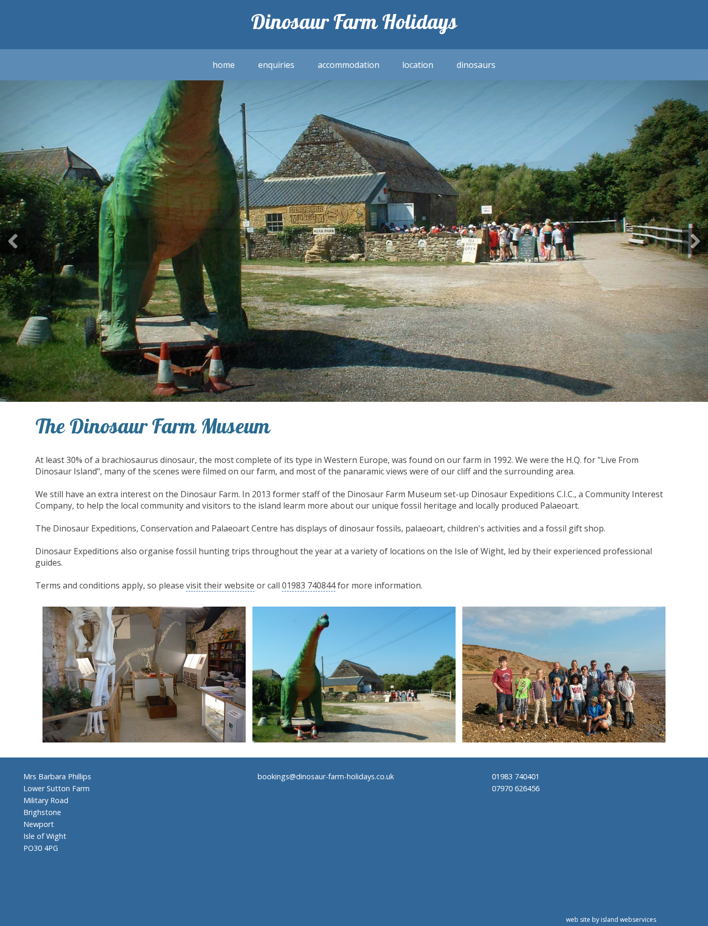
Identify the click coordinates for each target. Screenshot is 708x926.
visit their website (220, 585)
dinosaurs (476, 65)
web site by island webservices (611, 919)
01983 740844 (308, 585)
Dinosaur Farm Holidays (354, 24)
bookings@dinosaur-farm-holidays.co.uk (326, 776)
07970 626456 (516, 788)
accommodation (348, 65)
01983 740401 (516, 776)
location (417, 65)
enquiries (276, 65)
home (224, 65)
